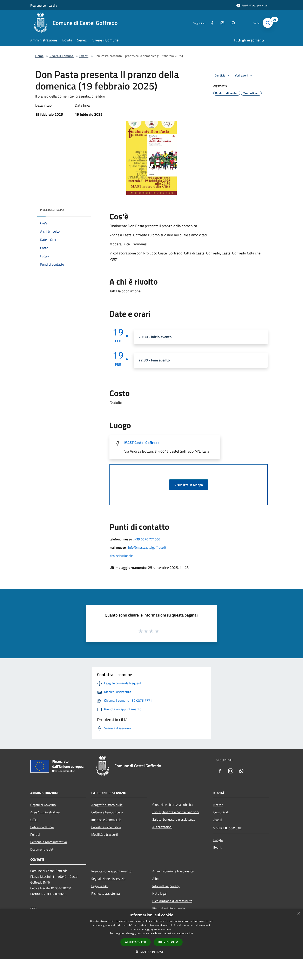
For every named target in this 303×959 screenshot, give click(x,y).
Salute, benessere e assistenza (173, 819)
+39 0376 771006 (147, 539)
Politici (35, 834)
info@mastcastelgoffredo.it (147, 547)
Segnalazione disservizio (108, 878)
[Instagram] (221, 23)
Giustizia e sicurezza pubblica (172, 804)
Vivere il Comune (61, 55)
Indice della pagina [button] (52, 210)
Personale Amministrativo (48, 841)
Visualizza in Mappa (188, 484)
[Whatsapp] (231, 23)
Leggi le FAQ (100, 886)
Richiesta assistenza (105, 893)
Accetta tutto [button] (135, 942)
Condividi (221, 75)
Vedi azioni (242, 75)
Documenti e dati (42, 849)
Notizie (218, 804)
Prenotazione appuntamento (111, 871)
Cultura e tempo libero (107, 812)
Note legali (159, 893)
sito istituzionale (121, 555)
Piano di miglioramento (168, 908)
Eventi (83, 55)
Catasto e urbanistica (106, 827)
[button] (151, 951)
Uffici (34, 819)
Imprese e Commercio (106, 819)
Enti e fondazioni (42, 827)
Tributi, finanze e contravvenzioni (175, 812)
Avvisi (217, 819)
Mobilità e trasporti (104, 834)
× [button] (298, 913)
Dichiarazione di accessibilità (172, 900)
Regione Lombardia (43, 5)
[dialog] (151, 934)
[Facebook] (210, 23)
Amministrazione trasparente (173, 871)
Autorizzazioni (162, 826)
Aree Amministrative (45, 812)
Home (39, 55)
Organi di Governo (43, 804)
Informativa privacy (166, 886)
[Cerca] (268, 23)
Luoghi (218, 840)
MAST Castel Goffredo (142, 442)
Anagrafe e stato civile (107, 804)
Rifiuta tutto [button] (168, 942)
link (191, 933)
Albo (155, 878)
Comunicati (221, 812)
